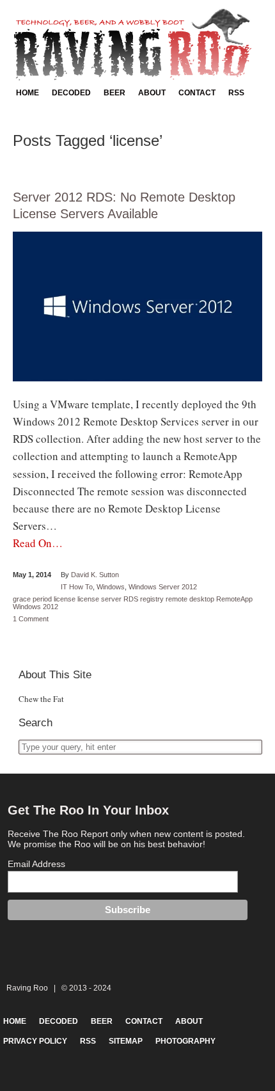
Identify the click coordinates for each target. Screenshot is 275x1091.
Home (27, 92)
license (64, 599)
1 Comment (31, 619)
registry (152, 599)
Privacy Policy (35, 1041)
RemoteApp (234, 599)
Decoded (71, 92)
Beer (114, 92)
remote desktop (190, 599)
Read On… (38, 543)
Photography (185, 1041)
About (152, 92)
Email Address (36, 864)
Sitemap (126, 1041)
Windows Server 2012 (163, 587)
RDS (130, 599)
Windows (111, 587)
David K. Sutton (95, 574)
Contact (197, 92)
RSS (236, 92)
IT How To (77, 587)
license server (99, 599)
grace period (32, 599)
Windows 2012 (35, 606)
